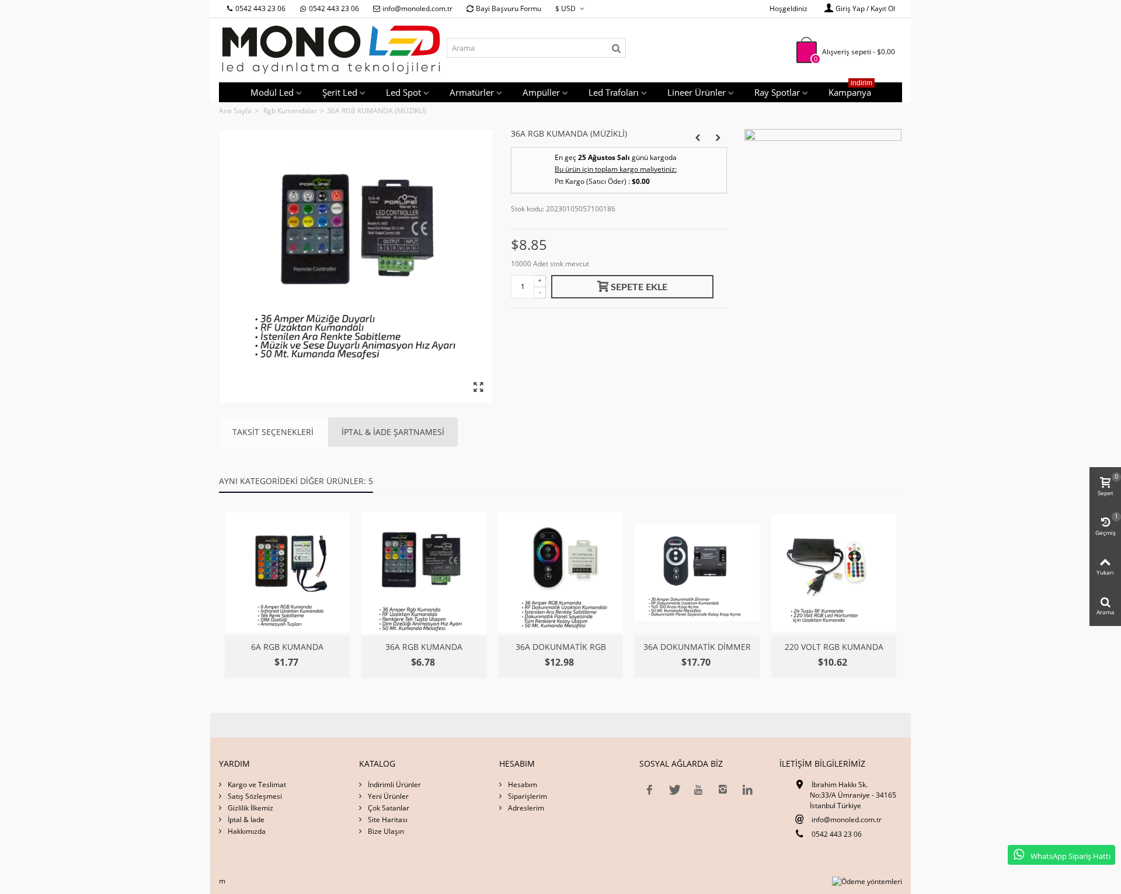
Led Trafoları (614, 92)
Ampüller (541, 92)
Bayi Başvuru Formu (508, 8)
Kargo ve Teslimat (256, 784)
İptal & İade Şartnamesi (393, 431)
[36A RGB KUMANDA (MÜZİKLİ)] (356, 266)
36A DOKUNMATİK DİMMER (697, 646)
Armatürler (472, 92)
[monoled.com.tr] (332, 49)
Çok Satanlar (387, 808)
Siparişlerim (526, 796)
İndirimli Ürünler (393, 784)
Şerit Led (339, 92)
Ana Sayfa (235, 111)
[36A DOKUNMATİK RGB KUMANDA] (560, 572)
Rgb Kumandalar (290, 111)
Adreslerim (525, 808)
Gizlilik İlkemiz (249, 808)
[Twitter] (674, 789)
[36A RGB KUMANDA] (423, 572)
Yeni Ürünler (387, 796)
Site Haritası (387, 820)
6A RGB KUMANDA (287, 646)
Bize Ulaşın (385, 831)
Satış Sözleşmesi (254, 796)
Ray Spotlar (777, 92)
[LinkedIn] (747, 789)
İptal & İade (245, 820)
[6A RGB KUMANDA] (287, 572)
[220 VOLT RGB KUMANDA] (833, 572)
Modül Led (272, 92)
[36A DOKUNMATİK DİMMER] (697, 572)
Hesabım (521, 784)
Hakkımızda (246, 831)
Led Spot (403, 92)
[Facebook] (649, 789)
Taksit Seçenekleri (273, 431)
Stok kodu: (527, 209)
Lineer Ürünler (696, 92)
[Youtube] (698, 789)
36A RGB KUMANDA (423, 646)
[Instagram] (723, 789)
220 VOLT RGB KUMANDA (834, 646)
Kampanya (850, 90)
